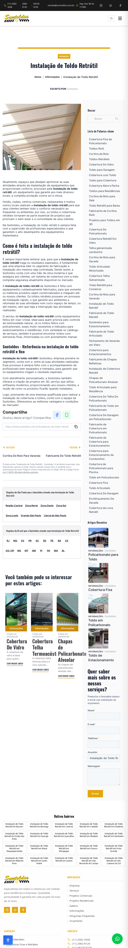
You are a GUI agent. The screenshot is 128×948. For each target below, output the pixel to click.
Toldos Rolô (96, 148)
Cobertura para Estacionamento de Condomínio (101, 454)
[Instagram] (101, 5)
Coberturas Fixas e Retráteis (21, 944)
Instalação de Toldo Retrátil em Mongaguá (64, 848)
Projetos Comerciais (79, 895)
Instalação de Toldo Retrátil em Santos (64, 859)
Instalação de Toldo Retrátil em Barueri (14, 825)
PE (52, 540)
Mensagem (94, 766)
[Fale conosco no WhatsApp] (117, 938)
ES (22, 540)
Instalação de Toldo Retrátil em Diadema (113, 825)
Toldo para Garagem (102, 169)
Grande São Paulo (31, 515)
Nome (91, 710)
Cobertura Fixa (98, 482)
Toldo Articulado (99, 488)
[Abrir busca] (111, 18)
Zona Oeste (47, 505)
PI (41, 550)
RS (44, 540)
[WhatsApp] (66, 415)
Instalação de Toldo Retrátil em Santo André (39, 861)
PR (30, 540)
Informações (52, 76)
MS (19, 550)
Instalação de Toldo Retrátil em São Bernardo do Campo (88, 861)
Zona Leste (12, 515)
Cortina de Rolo (99, 153)
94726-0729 (36, 5)
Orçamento (74, 920)
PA (48, 550)
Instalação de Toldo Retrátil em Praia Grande (114, 848)
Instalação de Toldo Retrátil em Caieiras (64, 825)
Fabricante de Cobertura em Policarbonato (98, 428)
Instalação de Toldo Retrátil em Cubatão (89, 825)
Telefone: (93, 738)
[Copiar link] (76, 426)
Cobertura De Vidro (101, 164)
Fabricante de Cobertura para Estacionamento (99, 441)
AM (34, 550)
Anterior (10, 447)
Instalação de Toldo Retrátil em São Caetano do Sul (114, 861)
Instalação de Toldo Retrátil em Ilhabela (89, 835)
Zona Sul (61, 505)
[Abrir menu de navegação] (120, 18)
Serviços (73, 890)
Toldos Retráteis (99, 159)
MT (26, 550)
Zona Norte (31, 505)
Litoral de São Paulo (55, 515)
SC (37, 540)
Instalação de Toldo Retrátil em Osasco (89, 847)
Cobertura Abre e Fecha (104, 185)
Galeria (72, 905)
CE (66, 540)
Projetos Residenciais (80, 900)
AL (63, 550)
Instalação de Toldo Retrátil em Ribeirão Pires (14, 861)
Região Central (14, 505)
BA (59, 540)
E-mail (92, 724)
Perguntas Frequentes (81, 915)
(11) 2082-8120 (81, 943)
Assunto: (93, 752)
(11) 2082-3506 (12, 5)
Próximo (74, 447)
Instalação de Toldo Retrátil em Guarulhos (64, 835)
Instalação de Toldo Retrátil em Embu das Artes (14, 836)
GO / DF (10, 550)
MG (15, 540)
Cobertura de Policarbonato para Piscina (101, 468)
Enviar (95, 793)
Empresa (73, 885)
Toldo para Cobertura (102, 180)
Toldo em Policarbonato (104, 477)
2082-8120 (25, 5)
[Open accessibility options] (8, 940)
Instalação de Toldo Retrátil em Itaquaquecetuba (14, 848)
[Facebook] (120, 5)
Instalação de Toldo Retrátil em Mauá (39, 847)
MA (56, 550)
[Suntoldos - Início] (17, 18)
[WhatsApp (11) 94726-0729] (110, 5)
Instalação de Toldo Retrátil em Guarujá (39, 835)
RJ (8, 540)
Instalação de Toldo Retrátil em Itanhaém (114, 835)
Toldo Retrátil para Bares (104, 205)
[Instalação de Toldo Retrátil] (6, 175)
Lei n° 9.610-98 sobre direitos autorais (20, 472)
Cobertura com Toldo (102, 175)
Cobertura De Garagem (103, 493)
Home (37, 76)
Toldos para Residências (104, 191)
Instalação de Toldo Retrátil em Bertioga (39, 825)
